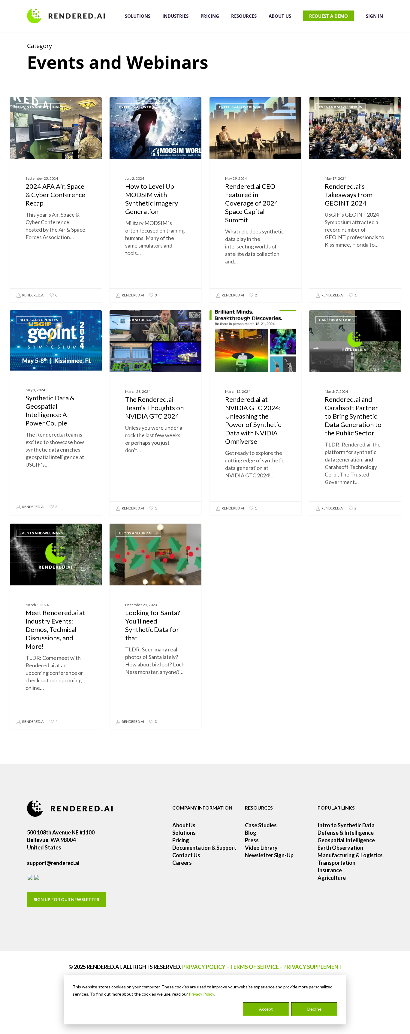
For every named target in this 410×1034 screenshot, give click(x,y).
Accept (266, 1008)
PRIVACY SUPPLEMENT (312, 966)
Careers (182, 862)
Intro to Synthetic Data (346, 825)
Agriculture (332, 877)
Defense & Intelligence (346, 832)
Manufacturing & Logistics (350, 855)
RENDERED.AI (33, 295)
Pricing (180, 840)
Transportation (336, 862)
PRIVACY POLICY (203, 966)
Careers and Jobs (336, 319)
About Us (183, 825)
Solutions (184, 832)
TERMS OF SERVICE (254, 966)
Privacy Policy (201, 993)
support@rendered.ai (53, 863)
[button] (66, 899)
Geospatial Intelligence (346, 840)
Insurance (330, 870)
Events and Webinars (41, 106)
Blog (250, 832)
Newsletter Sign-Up (269, 855)
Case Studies (261, 825)
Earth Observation (340, 847)
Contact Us (186, 855)
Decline (314, 1008)
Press (252, 840)
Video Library (261, 847)
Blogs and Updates (39, 319)
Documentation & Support (204, 847)
